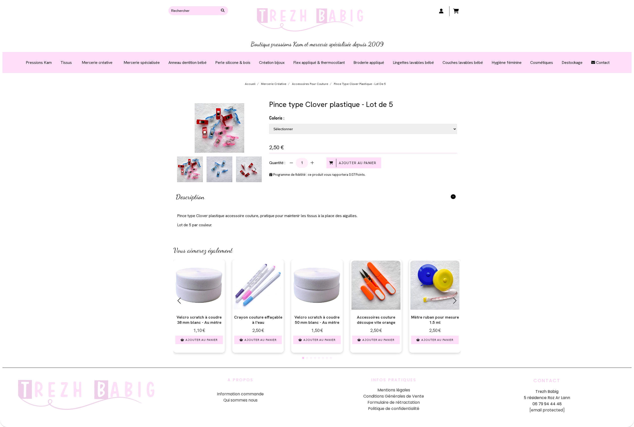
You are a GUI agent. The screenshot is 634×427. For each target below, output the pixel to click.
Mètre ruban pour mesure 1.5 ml (435, 320)
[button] (254, 169)
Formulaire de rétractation (394, 402)
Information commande (240, 394)
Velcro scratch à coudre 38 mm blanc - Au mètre (199, 320)
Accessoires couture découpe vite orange (376, 320)
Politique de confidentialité (393, 408)
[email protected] (547, 410)
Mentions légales (393, 390)
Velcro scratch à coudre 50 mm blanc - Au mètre (317, 320)
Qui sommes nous (240, 400)
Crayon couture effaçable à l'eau (258, 320)
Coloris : (276, 118)
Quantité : (277, 162)
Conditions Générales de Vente (393, 396)
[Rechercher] (223, 10)
